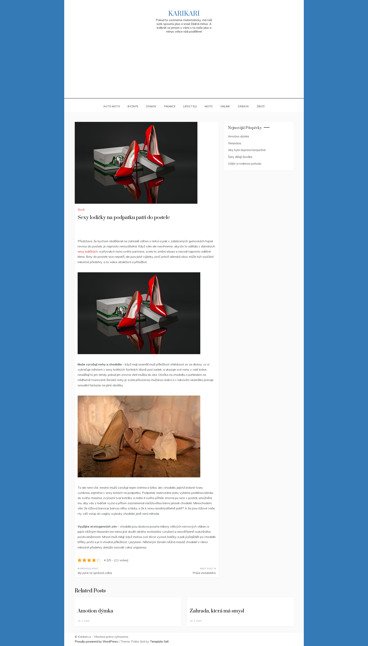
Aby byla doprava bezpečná (246, 150)
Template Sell (159, 641)
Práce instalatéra (204, 573)
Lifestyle (190, 106)
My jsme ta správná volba (95, 573)
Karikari (184, 14)
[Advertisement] (184, 72)
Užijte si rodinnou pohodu (244, 163)
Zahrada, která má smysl (217, 611)
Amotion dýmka (238, 136)
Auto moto (111, 106)
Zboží (261, 106)
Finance (170, 106)
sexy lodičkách (88, 251)
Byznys (133, 106)
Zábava (243, 106)
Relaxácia (234, 143)
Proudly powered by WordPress (97, 641)
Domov (151, 106)
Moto (209, 106)
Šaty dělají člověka (240, 157)
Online (225, 106)
